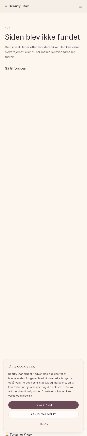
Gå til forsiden (15, 68)
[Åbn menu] (81, 6)
